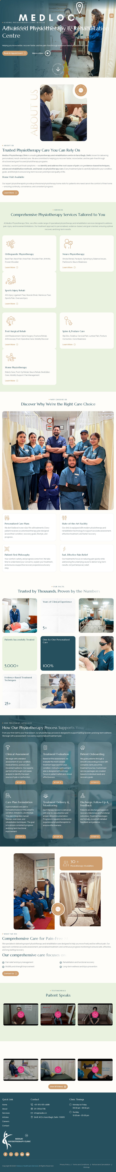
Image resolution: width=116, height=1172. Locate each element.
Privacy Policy (65, 1164)
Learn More (10, 267)
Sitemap (86, 1167)
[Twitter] (11, 1154)
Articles (5, 1117)
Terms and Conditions (80, 1164)
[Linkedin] (22, 1154)
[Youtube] (28, 1154)
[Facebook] (5, 1154)
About (4, 1109)
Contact (5, 1125)
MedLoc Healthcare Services (27, 1166)
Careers (5, 1121)
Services (6, 1113)
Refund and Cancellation (101, 1164)
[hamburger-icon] (111, 16)
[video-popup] (48, 53)
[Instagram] (16, 1154)
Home (4, 1104)
